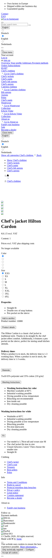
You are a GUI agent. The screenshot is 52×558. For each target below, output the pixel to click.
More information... (29, 547)
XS (6, 276)
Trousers (11, 467)
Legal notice (12, 492)
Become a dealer (14, 498)
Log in (4, 57)
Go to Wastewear (12, 105)
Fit (3, 436)
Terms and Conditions (17, 482)
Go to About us (11, 122)
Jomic (19, 539)
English (4, 38)
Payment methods (40, 63)
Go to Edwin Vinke (13, 114)
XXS (7, 273)
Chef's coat (12, 464)
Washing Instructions (11, 382)
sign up (7, 60)
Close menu (7, 52)
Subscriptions (14, 65)
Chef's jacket (13, 462)
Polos (9, 472)
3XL (7, 293)
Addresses (27, 63)
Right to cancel (14, 485)
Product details (8, 327)
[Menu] (2, 22)
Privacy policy (13, 490)
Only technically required (12, 550)
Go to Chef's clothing (14, 73)
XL (6, 288)
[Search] (29, 25)
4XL (7, 296)
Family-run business (16, 508)
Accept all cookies (10, 553)
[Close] (2, 556)
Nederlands (6, 44)
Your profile (16, 63)
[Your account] (2, 50)
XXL (7, 291)
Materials (6, 370)
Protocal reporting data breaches (21, 487)
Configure (30, 550)
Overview (6, 63)
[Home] (8, 175)
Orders (4, 65)
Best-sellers (12, 470)
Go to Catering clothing (15, 89)
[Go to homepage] (10, 19)
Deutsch (5, 33)
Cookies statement (15, 495)
